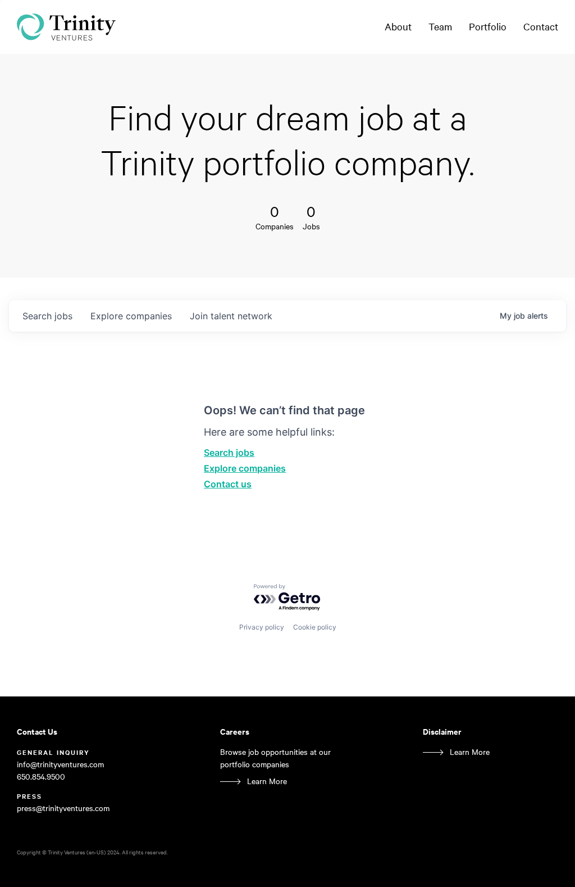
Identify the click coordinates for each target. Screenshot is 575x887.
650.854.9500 (41, 776)
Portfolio (487, 26)
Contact (540, 26)
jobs (47, 316)
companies (131, 316)
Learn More (267, 781)
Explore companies (245, 468)
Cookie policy (314, 627)
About (398, 26)
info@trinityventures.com (60, 764)
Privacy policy (261, 627)
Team (440, 26)
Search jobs (229, 452)
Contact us (228, 484)
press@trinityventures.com (63, 808)
